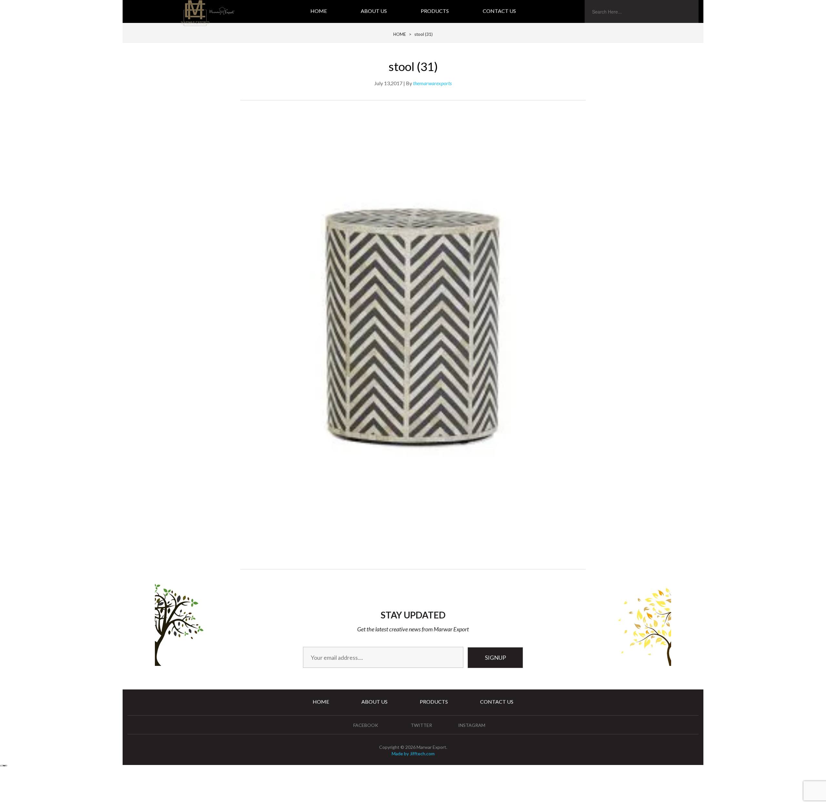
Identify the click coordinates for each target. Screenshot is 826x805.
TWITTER (421, 725)
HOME (399, 34)
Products (435, 11)
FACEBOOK (365, 725)
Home (318, 11)
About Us (374, 11)
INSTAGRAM (471, 725)
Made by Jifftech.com (413, 753)
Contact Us (499, 11)
